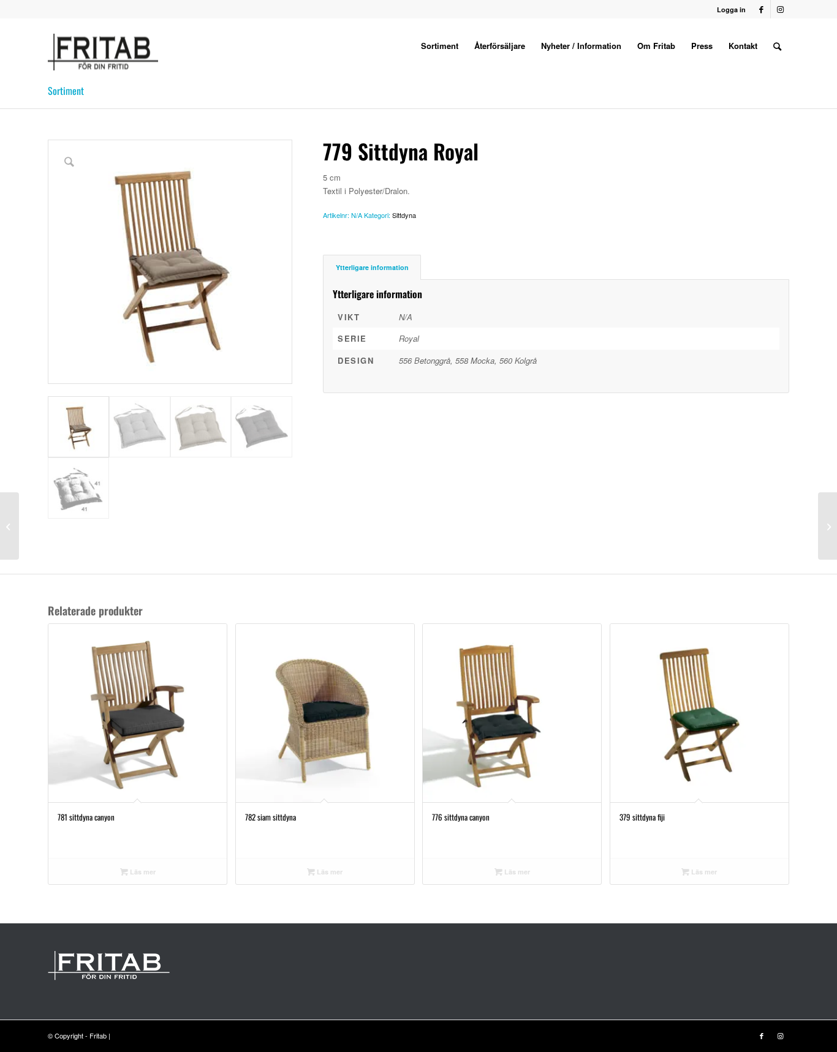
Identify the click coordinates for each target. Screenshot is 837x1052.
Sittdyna (404, 215)
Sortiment (66, 90)
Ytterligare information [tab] (372, 267)
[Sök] (777, 45)
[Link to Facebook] (761, 9)
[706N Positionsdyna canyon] (827, 526)
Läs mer (142, 871)
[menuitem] (439, 45)
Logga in (731, 9)
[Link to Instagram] (780, 9)
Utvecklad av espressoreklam (157, 1035)
